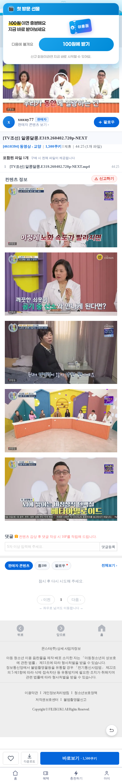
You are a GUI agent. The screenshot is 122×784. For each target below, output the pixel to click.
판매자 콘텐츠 (19, 566)
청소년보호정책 (85, 693)
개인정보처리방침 (56, 693)
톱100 (42, 566)
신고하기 (106, 179)
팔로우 (60, 566)
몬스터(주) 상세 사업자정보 (61, 649)
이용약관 (31, 693)
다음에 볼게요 (22, 44)
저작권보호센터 (46, 700)
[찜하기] (11, 758)
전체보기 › (109, 565)
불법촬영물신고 (75, 700)
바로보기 (79, 758)
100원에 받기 (76, 44)
